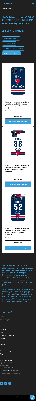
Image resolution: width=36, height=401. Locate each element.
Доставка (3, 329)
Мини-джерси (5, 320)
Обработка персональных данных (10, 373)
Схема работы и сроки (7, 335)
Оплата (2, 332)
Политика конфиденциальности (9, 370)
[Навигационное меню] (33, 4)
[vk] (1, 384)
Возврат (3, 338)
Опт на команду (5, 351)
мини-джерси (9, 43)
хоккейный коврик (11, 38)
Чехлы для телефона (7, 8)
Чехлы (2, 317)
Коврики (3, 323)
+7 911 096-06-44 (6, 360)
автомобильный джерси (13, 48)
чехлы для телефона (11, 53)
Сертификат (4, 348)
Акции (2, 354)
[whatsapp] (5, 384)
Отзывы (2, 345)
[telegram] (9, 384)
